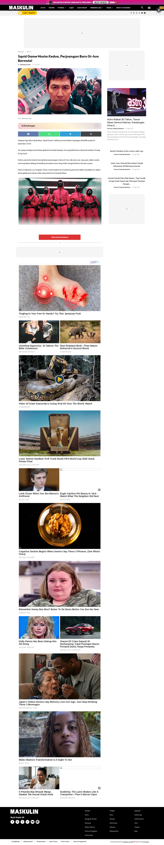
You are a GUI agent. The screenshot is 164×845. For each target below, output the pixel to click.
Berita (29, 52)
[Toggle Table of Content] (95, 126)
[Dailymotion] (144, 13)
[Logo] (21, 7)
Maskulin (21, 52)
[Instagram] (133, 13)
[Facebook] (131, 13)
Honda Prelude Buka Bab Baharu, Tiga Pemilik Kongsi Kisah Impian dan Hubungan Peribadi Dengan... (127, 181)
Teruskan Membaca (59, 237)
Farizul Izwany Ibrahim (115, 128)
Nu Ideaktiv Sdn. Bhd (128, 841)
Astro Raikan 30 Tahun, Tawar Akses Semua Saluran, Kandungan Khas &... (125, 122)
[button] (142, 8)
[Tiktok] (139, 13)
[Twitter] (136, 13)
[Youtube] (142, 13)
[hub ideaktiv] (149, 7)
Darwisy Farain (25, 64)
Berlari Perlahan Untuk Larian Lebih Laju (126, 151)
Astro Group (146, 841)
